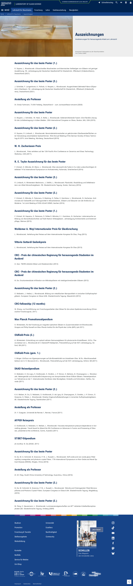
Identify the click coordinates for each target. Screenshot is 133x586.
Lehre (48, 10)
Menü (7, 10)
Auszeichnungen (28, 14)
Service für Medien (21, 559)
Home (2, 14)
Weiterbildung (20, 541)
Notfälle (18, 555)
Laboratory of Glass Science (28, 4)
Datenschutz (27, 584)
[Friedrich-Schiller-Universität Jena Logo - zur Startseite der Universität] (6, 4)
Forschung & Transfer (23, 532)
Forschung (38, 10)
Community (50, 537)
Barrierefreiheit (37, 584)
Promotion (18, 527)
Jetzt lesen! (96, 529)
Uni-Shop (18, 564)
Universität (50, 523)
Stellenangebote (21, 537)
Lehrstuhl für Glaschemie (21, 10)
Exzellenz (49, 527)
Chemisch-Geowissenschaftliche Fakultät (75, 1)
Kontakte (18, 550)
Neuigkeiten (73, 10)
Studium (18, 523)
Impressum (18, 584)
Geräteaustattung (59, 10)
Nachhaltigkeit (51, 532)
